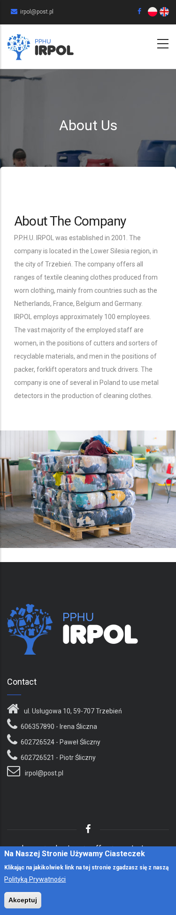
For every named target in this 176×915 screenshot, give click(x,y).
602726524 (37, 742)
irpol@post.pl (43, 773)
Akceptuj (22, 900)
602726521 (37, 757)
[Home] (40, 44)
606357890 (37, 726)
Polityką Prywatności (35, 879)
